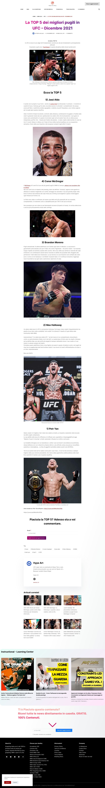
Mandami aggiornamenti (64, 730)
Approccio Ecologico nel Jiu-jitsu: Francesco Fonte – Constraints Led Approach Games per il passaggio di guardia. (86, 695)
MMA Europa (33, 762)
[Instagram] (14, 756)
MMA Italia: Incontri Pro (36, 764)
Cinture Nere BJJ (48, 9)
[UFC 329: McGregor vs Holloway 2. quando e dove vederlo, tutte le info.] (52, 600)
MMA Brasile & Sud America (38, 760)
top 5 (34, 552)
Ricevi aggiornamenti (92, 4)
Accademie (33, 746)
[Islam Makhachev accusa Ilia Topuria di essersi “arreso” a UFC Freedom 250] (72, 624)
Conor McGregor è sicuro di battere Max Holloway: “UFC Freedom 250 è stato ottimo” (52, 633)
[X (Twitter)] (10, 756)
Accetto (8, 782)
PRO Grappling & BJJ (36, 771)
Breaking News (58, 756)
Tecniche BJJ (59, 9)
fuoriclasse (46, 47)
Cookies (56, 750)
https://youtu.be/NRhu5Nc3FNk (53, 508)
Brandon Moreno (35, 549)
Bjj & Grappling (37, 9)
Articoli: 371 (36, 582)
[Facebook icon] (34, 579)
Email (29, 530)
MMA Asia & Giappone (36, 758)
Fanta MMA (33, 752)
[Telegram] (22, 756)
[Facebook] (6, 756)
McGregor (28, 185)
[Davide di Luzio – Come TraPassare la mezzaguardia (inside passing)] (52, 674)
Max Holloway (66, 549)
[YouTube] (18, 756)
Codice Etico (83, 748)
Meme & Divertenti (35, 754)
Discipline (32, 750)
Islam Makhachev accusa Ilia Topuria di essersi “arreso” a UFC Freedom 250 (72, 633)
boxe (26, 549)
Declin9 (15, 782)
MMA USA (59, 33)
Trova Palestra (70, 9)
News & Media (34, 769)
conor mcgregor (47, 549)
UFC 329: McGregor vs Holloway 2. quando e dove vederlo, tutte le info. (52, 610)
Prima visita (57, 752)
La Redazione (83, 746)
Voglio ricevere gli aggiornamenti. (36, 538)
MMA (28, 9)
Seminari (32, 773)
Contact (81, 750)
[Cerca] (99, 9)
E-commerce (81, 9)
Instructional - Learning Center (17, 651)
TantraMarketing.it (70, 785)
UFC (63, 33)
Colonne (32, 748)
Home (21, 9)
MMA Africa (33, 756)
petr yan (27, 552)
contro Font (53, 104)
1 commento (69, 33)
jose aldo (57, 549)
